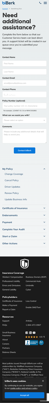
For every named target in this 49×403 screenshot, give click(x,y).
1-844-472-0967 (33, 325)
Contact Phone (9, 89)
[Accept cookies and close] (43, 381)
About (5, 339)
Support (5, 9)
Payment (7, 222)
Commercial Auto (33, 281)
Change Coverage (14, 174)
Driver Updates (12, 186)
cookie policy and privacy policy (23, 388)
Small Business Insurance (8, 334)
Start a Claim (9, 236)
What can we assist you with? (16, 115)
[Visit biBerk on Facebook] (26, 332)
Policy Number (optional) (13, 101)
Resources (7, 316)
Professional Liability (11, 281)
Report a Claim (8, 309)
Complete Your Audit (13, 229)
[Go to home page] (24, 264)
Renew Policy (12, 193)
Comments (7, 126)
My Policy (7, 168)
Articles (29, 321)
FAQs (4, 325)
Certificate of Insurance (14, 208)
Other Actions (9, 243)
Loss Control (31, 301)
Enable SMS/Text (33, 307)
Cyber (28, 289)
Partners (6, 348)
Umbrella (30, 285)
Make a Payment (9, 305)
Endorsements (10, 215)
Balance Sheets (9, 352)
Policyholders (9, 297)
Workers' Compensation (12, 277)
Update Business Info (16, 199)
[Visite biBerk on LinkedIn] (30, 332)
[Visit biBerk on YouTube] (34, 332)
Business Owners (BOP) (36, 277)
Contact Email (8, 78)
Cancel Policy (12, 180)
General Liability (9, 289)
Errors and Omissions (11, 285)
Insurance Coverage (13, 272)
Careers (5, 344)
